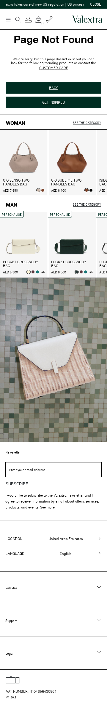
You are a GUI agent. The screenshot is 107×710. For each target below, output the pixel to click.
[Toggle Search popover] (18, 20)
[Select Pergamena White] (28, 271)
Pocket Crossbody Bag (20, 264)
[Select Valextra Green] (76, 271)
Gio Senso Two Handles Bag (16, 182)
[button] (28, 20)
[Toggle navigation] (8, 19)
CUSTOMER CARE (53, 67)
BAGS (53, 87)
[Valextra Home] (87, 19)
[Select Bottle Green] (37, 271)
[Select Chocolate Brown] (42, 190)
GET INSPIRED (53, 102)
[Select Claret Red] (33, 271)
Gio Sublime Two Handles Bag (66, 182)
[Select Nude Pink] (38, 190)
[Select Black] (90, 190)
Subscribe (17, 484)
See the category (87, 122)
